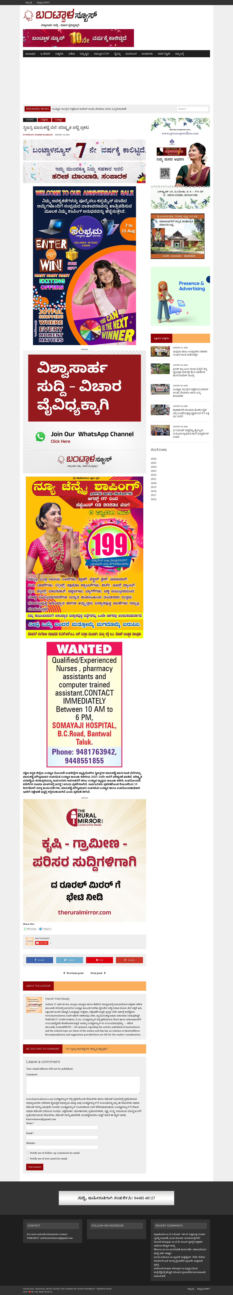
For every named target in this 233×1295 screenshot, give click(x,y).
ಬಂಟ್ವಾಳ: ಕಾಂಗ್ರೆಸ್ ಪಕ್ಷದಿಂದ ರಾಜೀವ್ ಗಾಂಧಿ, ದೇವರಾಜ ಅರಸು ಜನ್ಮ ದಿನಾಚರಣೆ (190, 392)
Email (29, 1133)
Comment (32, 1074)
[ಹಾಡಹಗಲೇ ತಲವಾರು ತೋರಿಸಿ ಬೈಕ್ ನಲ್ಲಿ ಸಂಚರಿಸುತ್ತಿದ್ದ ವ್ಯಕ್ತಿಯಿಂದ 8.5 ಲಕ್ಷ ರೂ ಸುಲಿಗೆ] (160, 413)
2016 (153, 499)
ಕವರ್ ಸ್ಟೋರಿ (164, 53)
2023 (153, 471)
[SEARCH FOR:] (192, 108)
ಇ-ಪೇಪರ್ (45, 53)
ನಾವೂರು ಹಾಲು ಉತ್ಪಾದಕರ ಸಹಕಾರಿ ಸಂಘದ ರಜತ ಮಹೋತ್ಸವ (190, 353)
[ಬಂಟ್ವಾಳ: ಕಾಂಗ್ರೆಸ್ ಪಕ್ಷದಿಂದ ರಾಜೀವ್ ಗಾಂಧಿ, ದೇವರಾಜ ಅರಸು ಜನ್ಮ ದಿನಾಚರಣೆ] (160, 392)
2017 (153, 495)
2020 (153, 483)
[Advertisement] (116, 81)
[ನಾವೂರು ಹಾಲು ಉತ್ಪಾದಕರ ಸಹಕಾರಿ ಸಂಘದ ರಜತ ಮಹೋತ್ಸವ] (160, 354)
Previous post (75, 973)
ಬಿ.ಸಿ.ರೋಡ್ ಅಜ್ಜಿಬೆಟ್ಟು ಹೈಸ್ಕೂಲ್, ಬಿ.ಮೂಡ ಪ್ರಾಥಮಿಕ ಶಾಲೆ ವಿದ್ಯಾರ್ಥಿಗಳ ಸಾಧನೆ (191, 433)
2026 (153, 458)
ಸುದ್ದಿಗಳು (59, 53)
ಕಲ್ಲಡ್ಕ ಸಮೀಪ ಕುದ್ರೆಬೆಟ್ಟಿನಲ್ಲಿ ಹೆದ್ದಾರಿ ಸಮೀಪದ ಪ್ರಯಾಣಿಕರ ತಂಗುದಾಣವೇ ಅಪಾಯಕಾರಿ (180, 1272)
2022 (153, 475)
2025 (153, 463)
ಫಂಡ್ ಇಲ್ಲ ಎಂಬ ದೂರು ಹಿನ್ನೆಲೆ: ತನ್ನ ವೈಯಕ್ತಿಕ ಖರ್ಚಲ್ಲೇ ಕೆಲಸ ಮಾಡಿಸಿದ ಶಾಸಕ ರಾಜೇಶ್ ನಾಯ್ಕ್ (190, 372)
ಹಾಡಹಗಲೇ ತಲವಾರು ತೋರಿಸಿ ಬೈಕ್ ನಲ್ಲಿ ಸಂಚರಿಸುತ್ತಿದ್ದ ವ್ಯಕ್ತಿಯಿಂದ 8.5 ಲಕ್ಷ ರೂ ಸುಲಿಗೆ (191, 413)
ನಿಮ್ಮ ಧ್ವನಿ (84, 53)
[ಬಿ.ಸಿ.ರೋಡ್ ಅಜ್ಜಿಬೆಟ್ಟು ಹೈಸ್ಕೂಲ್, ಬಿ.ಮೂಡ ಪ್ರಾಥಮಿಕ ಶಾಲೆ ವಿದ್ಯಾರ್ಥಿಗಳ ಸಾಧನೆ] (160, 433)
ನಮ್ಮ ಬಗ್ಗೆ (28, 2)
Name (29, 1123)
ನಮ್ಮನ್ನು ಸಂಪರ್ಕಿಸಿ (43, 2)
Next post (96, 973)
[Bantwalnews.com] (116, 18)
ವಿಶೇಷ (71, 53)
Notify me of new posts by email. (49, 1158)
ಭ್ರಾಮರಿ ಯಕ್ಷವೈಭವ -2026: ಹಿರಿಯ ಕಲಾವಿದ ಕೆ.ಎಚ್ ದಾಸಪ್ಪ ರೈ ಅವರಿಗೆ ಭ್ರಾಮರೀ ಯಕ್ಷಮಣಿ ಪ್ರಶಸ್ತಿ (179, 1260)
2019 (153, 487)
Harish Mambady (44, 134)
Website (30, 1143)
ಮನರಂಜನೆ (131, 53)
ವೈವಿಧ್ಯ (117, 53)
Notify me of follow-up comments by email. (55, 1153)
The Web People (43, 1292)
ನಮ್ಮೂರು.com (101, 53)
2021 (153, 479)
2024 (153, 466)
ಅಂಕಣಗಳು (147, 53)
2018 (153, 491)
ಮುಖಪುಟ (30, 53)
